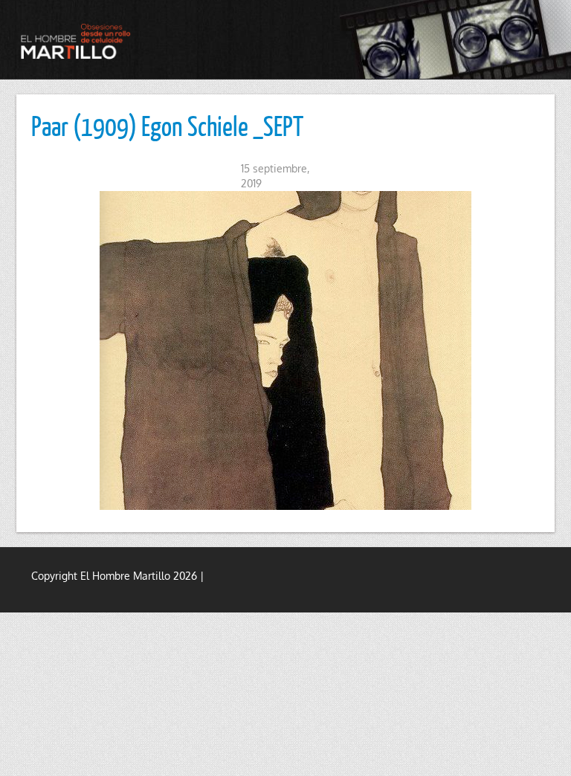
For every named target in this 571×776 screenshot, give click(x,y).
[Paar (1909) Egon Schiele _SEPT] (285, 350)
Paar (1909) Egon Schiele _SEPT (167, 125)
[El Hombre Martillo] (78, 41)
